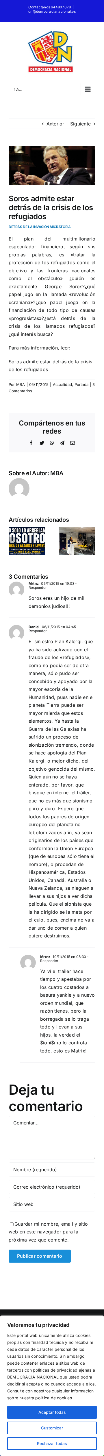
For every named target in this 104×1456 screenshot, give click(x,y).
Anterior (55, 124)
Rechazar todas (52, 1443)
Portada (82, 384)
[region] (52, 1386)
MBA (20, 384)
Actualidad (62, 384)
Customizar (52, 1427)
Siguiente (80, 124)
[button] (13, 541)
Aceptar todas (52, 1412)
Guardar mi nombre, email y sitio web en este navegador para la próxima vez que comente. (48, 1232)
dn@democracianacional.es (52, 11)
